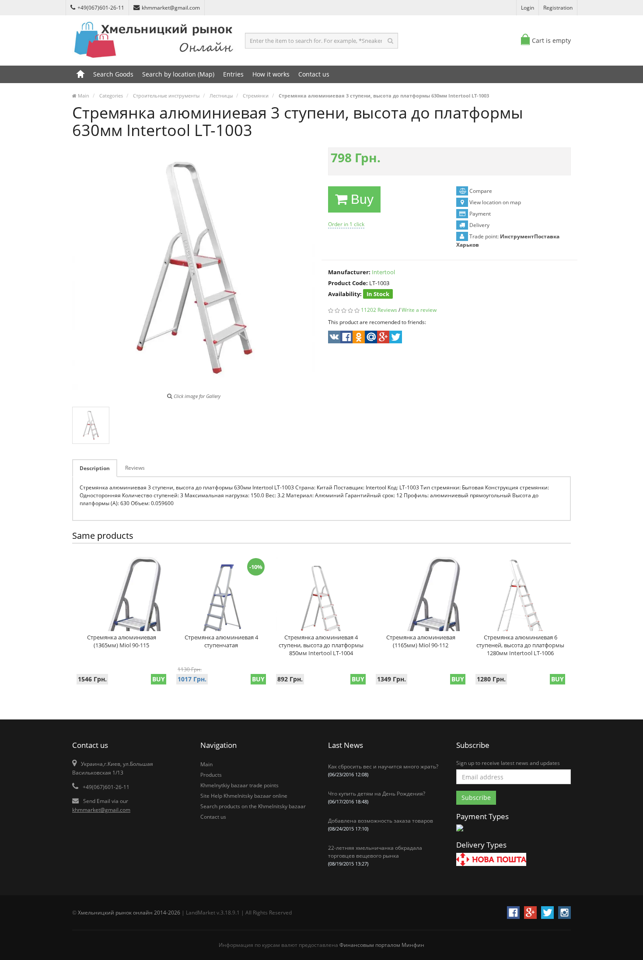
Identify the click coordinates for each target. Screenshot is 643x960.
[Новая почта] (491, 860)
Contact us (313, 74)
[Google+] (382, 338)
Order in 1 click (346, 224)
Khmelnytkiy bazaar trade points (239, 785)
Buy (360, 199)
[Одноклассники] (358, 338)
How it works (271, 74)
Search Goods (113, 74)
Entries (233, 74)
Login (527, 7)
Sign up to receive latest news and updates (508, 763)
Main (206, 764)
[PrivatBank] (459, 832)
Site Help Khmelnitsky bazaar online (243, 795)
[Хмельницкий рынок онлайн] (154, 59)
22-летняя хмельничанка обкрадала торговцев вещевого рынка (375, 855)
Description (95, 468)
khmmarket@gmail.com (171, 7)
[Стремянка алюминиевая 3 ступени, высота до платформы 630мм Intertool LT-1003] (90, 425)
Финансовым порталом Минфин (381, 945)
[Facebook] (345, 338)
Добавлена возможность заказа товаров (380, 824)
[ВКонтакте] (333, 338)
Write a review (419, 310)
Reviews (135, 467)
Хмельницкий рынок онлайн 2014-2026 (129, 912)
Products (211, 774)
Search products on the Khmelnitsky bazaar (253, 806)
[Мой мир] (370, 338)
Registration (558, 7)
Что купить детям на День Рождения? (376, 797)
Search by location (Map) (178, 74)
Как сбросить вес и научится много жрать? (383, 770)
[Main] (80, 74)
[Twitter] (394, 338)
